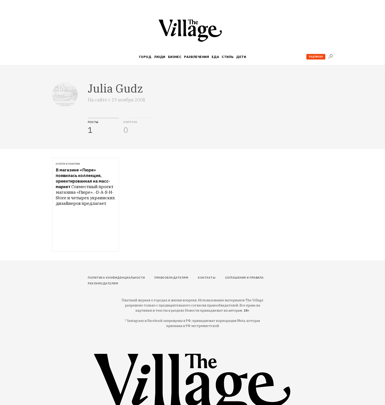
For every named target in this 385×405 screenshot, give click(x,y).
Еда (215, 57)
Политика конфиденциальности (116, 278)
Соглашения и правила (244, 278)
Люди (159, 57)
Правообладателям (171, 278)
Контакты (206, 278)
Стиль (227, 57)
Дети (241, 57)
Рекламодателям (103, 283)
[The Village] (192, 31)
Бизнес (175, 57)
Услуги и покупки (68, 163)
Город (145, 57)
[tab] (103, 126)
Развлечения (196, 57)
